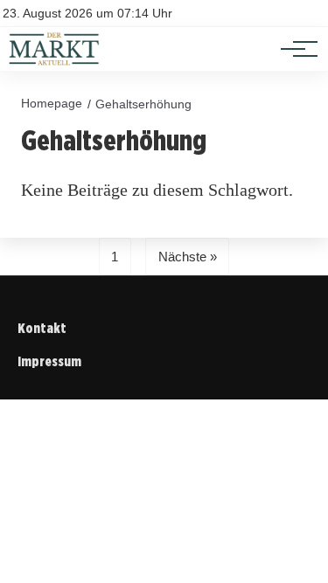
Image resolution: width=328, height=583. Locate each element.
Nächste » (187, 256)
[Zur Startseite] (54, 61)
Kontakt (41, 328)
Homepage (51, 103)
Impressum (49, 361)
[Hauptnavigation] (293, 49)
